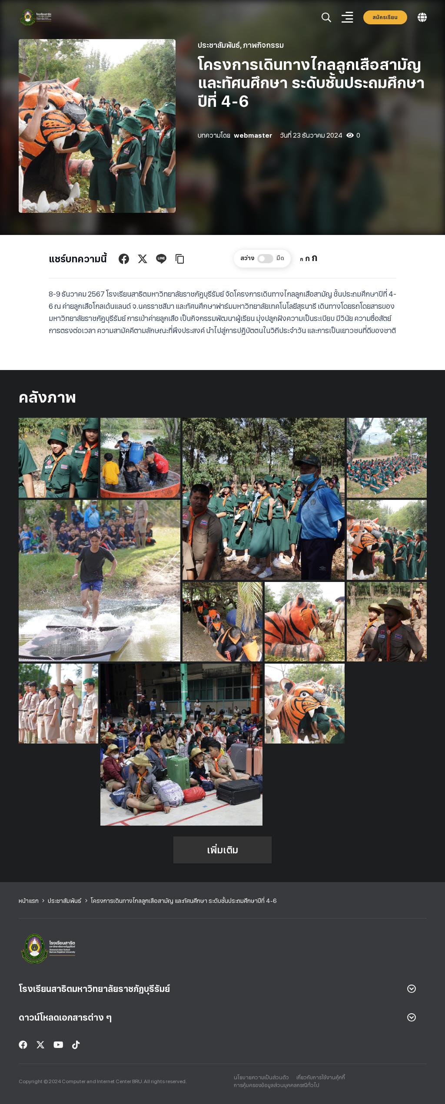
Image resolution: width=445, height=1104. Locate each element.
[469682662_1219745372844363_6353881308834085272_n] (387, 540)
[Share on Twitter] (142, 259)
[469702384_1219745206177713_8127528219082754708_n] (181, 745)
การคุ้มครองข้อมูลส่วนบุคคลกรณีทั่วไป (276, 1085)
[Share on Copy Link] (180, 259)
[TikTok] (76, 1045)
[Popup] (326, 17)
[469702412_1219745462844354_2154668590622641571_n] (305, 704)
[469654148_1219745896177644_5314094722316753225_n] (140, 458)
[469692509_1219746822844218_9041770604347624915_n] (222, 622)
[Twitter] (40, 1045)
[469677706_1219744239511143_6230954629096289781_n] (387, 458)
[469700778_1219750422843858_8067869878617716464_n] (387, 622)
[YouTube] (58, 1045)
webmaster (253, 135)
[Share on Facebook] (124, 259)
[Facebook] (23, 1045)
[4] (36, 17)
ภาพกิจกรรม (263, 45)
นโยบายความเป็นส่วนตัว (261, 1077)
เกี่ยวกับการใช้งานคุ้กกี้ (320, 1077)
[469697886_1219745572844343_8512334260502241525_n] (305, 622)
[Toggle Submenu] (411, 989)
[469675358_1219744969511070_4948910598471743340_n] (264, 499)
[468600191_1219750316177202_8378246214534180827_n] (59, 458)
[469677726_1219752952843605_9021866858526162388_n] (100, 581)
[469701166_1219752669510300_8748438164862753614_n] (59, 704)
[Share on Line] (161, 259)
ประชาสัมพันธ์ (219, 45)
